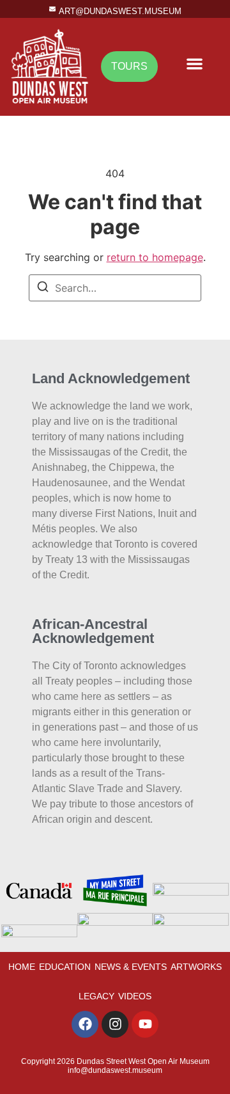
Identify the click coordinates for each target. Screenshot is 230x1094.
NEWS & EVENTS (131, 967)
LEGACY (96, 996)
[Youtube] (145, 1024)
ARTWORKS (196, 967)
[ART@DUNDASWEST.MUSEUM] (52, 9)
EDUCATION (65, 967)
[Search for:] (115, 287)
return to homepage (155, 257)
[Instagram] (115, 1024)
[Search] (42, 288)
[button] (194, 64)
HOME (21, 967)
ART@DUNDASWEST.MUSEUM (120, 11)
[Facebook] (85, 1024)
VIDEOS (134, 996)
